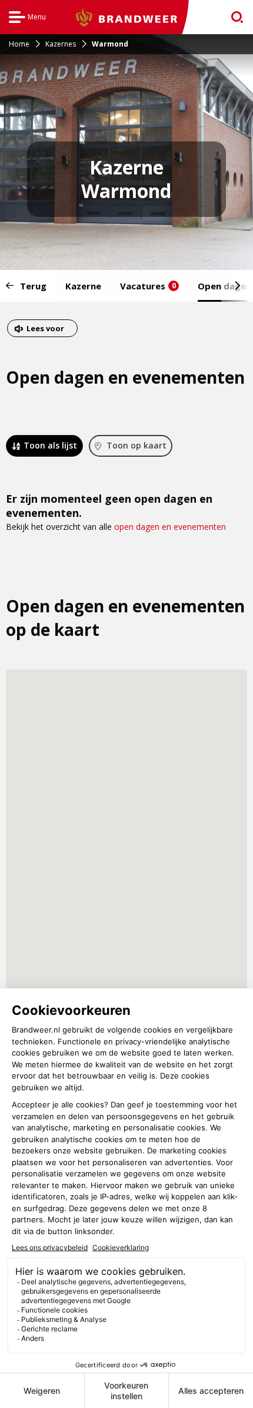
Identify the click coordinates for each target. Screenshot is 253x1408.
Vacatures (148, 286)
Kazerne (83, 286)
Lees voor (45, 329)
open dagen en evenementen (170, 526)
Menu (27, 18)
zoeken (233, 17)
